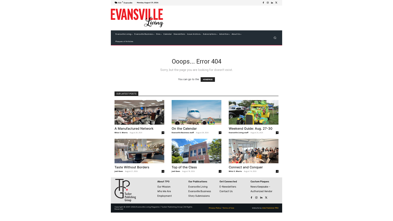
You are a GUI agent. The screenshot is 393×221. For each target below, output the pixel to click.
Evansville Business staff (183, 132)
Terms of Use (228, 208)
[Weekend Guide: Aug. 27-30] (253, 112)
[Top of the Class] (196, 151)
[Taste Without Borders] (139, 151)
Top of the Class (184, 167)
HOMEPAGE (208, 79)
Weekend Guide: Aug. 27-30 (250, 128)
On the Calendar (184, 128)
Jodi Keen (119, 171)
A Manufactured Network (134, 128)
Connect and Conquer (246, 167)
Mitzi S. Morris (121, 132)
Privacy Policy (215, 208)
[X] (276, 3)
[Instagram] (268, 3)
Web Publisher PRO (270, 208)
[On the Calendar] (196, 112)
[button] (274, 37)
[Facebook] (263, 3)
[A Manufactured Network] (139, 112)
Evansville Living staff (238, 132)
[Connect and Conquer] (253, 151)
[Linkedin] (272, 3)
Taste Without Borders (132, 167)
